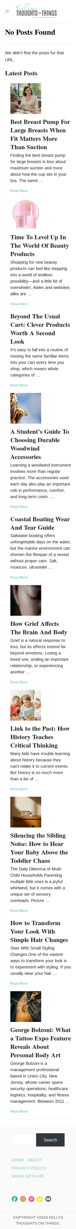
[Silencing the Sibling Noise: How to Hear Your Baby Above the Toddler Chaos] (25, 812)
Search (50, 1140)
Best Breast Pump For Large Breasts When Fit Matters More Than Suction (40, 134)
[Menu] (7, 11)
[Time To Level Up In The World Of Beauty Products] (25, 213)
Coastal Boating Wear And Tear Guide (40, 523)
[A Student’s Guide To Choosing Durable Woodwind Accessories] (25, 408)
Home (17, 1160)
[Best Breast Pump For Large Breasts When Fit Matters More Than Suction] (25, 98)
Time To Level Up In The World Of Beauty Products (39, 245)
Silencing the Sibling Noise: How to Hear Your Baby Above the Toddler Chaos (39, 847)
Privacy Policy (28, 1168)
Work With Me (27, 1176)
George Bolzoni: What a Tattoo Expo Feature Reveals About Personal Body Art (40, 1042)
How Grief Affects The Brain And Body (38, 627)
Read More (19, 191)
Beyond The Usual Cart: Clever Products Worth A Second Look (40, 328)
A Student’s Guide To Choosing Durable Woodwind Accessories (39, 444)
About (34, 1160)
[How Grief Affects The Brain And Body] (25, 600)
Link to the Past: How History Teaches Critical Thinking (40, 737)
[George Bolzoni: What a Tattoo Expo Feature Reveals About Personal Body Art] (25, 1006)
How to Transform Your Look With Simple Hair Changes (39, 931)
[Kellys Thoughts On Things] (36, 11)
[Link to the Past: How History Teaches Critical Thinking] (25, 705)
